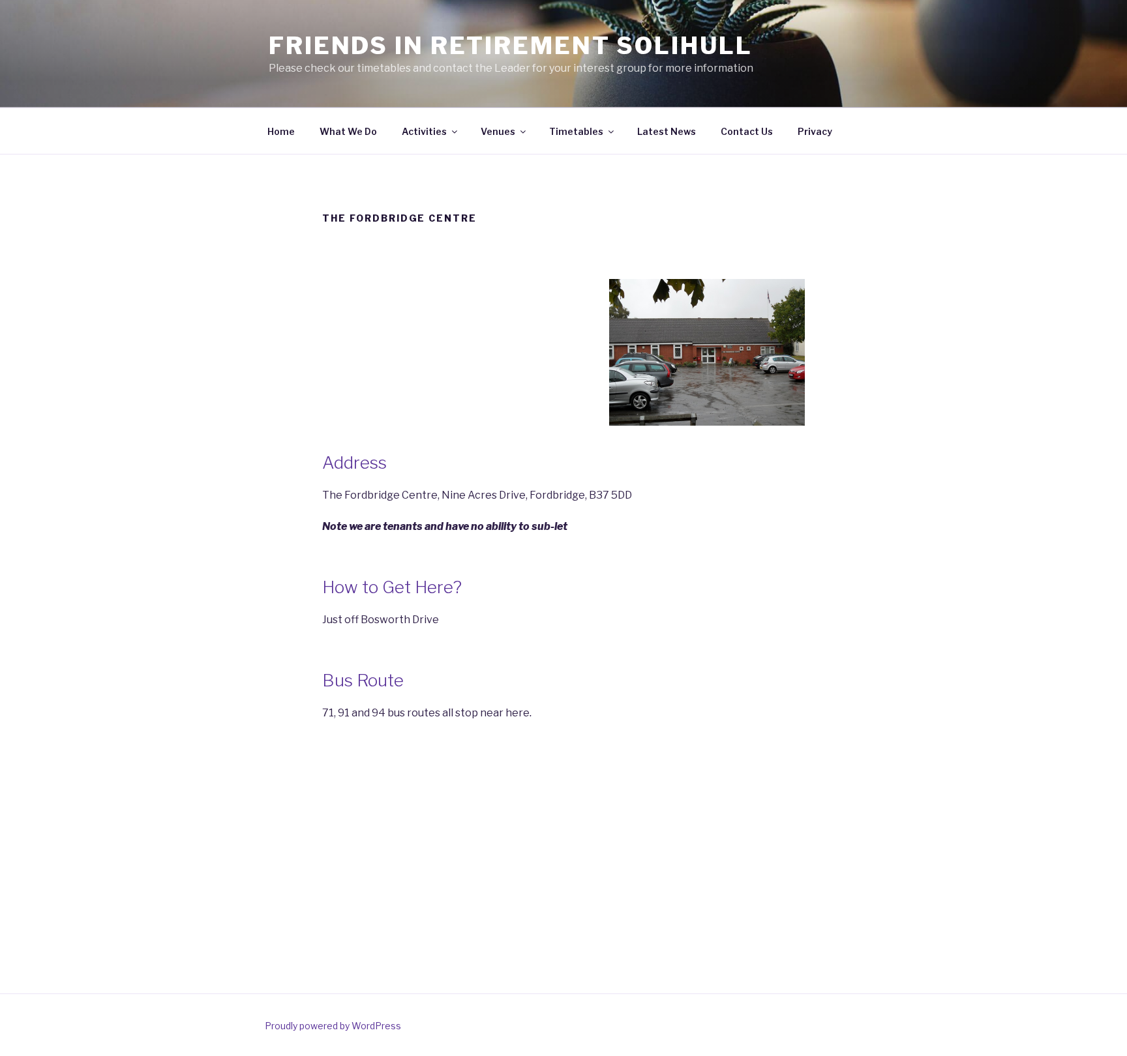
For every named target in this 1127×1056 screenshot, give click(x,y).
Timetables (576, 131)
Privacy (815, 131)
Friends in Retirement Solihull (510, 45)
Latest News (666, 131)
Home (281, 131)
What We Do (348, 131)
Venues (498, 131)
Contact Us (747, 131)
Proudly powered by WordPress (333, 1025)
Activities (424, 131)
